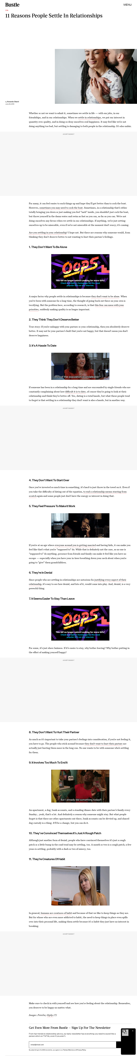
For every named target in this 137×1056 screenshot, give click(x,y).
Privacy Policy (81, 1050)
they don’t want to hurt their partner (104, 743)
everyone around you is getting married (75, 545)
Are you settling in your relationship (48, 232)
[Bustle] (12, 4)
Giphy (50, 1015)
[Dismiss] (133, 1030)
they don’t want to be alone (105, 296)
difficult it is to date (75, 391)
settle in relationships (89, 117)
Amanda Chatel (13, 101)
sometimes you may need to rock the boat (61, 207)
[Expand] (124, 1030)
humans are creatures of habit (56, 913)
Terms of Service (68, 1050)
